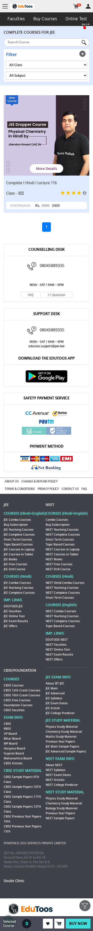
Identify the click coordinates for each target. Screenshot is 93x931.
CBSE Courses (14, 685)
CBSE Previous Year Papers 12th (22, 829)
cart (76, 6)
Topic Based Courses (18, 544)
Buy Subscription (16, 524)
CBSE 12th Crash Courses (22, 690)
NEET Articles (55, 780)
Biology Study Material (61, 808)
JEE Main (52, 688)
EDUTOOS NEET (57, 639)
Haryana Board (14, 748)
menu (5, 6)
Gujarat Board (14, 753)
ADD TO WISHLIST (48, 924)
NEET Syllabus (55, 770)
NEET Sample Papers (60, 818)
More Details (46, 168)
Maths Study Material (61, 736)
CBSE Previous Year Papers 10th (22, 819)
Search (84, 42)
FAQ (30, 295)
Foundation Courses (18, 705)
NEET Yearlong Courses (62, 529)
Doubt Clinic (14, 881)
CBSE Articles (13, 763)
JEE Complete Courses (19, 534)
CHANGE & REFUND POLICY (39, 481)
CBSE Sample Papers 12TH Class (22, 809)
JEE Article (53, 708)
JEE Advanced (55, 693)
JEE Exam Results (16, 621)
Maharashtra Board (18, 758)
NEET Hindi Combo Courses (65, 583)
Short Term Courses (18, 539)
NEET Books (54, 559)
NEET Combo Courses (61, 611)
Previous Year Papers (60, 741)
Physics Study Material (62, 727)
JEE (6, 504)
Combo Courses (57, 520)
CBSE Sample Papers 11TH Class (22, 799)
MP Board (10, 743)
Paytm (46, 422)
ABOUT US (12, 481)
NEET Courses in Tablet (62, 554)
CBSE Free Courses (17, 700)
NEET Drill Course (58, 569)
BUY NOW (78, 923)
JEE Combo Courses (17, 520)
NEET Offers (54, 659)
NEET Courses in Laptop (62, 549)
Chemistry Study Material (64, 731)
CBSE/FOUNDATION (20, 670)
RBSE (7, 729)
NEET (50, 504)
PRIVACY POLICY (48, 489)
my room (88, 6)
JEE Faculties (12, 611)
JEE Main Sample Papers (62, 746)
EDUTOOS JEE (13, 606)
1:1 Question (56, 295)
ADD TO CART (59, 924)
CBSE (7, 724)
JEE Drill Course (14, 569)
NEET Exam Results (59, 654)
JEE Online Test (14, 616)
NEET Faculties (56, 644)
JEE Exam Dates (57, 703)
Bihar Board (12, 738)
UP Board (10, 733)
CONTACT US (70, 489)
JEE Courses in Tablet (18, 554)
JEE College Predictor (60, 713)
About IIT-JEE (55, 683)
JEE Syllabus (54, 698)
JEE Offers (10, 626)
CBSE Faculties (14, 710)
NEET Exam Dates (58, 775)
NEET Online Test (58, 649)
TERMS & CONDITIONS (20, 489)
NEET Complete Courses (63, 534)
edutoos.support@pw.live (46, 346)
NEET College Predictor (62, 785)
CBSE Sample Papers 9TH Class (21, 779)
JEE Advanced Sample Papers (66, 751)
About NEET (54, 765)
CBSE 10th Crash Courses (22, 695)
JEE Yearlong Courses (18, 529)
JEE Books (10, 559)
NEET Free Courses (59, 564)
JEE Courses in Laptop (19, 549)
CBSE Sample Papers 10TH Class (22, 789)
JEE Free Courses (15, 564)
